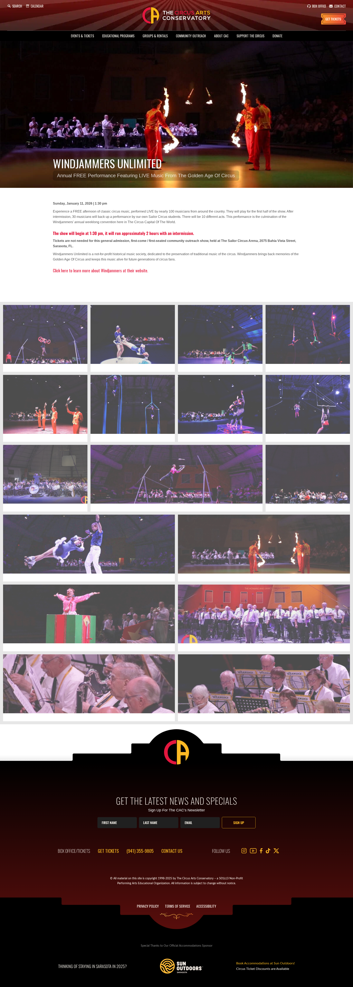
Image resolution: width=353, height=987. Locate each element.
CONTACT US (171, 850)
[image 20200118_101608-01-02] (46, 410)
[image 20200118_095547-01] (46, 340)
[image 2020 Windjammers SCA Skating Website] (90, 550)
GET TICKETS (108, 850)
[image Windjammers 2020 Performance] (309, 480)
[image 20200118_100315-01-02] (134, 340)
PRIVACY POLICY (148, 906)
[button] (14, 6)
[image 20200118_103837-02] (309, 410)
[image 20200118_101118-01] (309, 340)
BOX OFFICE (319, 6)
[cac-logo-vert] (176, 15)
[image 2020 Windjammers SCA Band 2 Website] (90, 689)
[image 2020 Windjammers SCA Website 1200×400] (177, 480)
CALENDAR (37, 6)
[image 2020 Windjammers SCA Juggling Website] (265, 550)
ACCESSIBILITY (206, 906)
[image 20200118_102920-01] (221, 410)
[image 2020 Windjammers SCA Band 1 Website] (265, 689)
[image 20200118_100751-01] (221, 340)
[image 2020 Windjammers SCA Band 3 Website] (265, 620)
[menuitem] (82, 36)
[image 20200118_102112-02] (134, 410)
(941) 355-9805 (140, 850)
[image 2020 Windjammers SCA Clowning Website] (90, 620)
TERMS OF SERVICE (177, 906)
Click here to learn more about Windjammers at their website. (100, 270)
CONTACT (340, 6)
